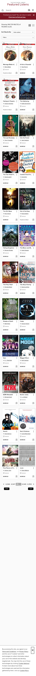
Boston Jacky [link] (24, 395)
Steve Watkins (25, 470)
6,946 (8, 484)
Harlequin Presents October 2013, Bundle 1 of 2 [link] (9, 101)
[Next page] (33, 484)
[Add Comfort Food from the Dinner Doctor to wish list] (33, 183)
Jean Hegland (25, 140)
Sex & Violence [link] (24, 431)
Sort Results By (6, 32)
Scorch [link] (5, 431)
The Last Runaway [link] (9, 138)
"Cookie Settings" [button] (23, 663)
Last (31, 488)
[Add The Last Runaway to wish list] (16, 146)
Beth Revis (7, 323)
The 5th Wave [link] (7, 211)
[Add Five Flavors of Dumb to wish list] (16, 476)
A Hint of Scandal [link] (25, 64)
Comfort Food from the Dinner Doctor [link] (26, 174)
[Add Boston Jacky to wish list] (33, 403)
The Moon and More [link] (26, 248)
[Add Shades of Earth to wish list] (16, 330)
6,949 (24, 484)
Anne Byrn (24, 177)
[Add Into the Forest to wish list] (33, 146)
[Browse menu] (33, 10)
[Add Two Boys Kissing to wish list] (33, 293)
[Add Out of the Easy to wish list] (33, 220)
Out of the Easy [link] (25, 211)
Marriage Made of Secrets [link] (9, 64)
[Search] (2, 10)
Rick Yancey (8, 213)
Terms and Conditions (9, 651)
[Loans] (29, 10)
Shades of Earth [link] (8, 321)
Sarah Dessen (25, 250)
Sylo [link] (4, 358)
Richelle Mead (8, 287)
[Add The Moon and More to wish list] (33, 256)
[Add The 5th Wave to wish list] (16, 220)
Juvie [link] (21, 468)
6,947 (13, 484)
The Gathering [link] (24, 101)
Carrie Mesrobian (26, 434)
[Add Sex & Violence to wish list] (33, 440)
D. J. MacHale (8, 360)
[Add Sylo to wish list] (16, 366)
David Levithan (25, 287)
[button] (30, 26)
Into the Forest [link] (24, 138)
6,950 (29, 484)
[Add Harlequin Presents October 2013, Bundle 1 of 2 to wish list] (16, 110)
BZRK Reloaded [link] (8, 395)
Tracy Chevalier (9, 140)
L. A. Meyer (24, 397)
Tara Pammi (25, 67)
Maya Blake (8, 67)
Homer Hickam (25, 323)
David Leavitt (8, 177)
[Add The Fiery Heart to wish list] (16, 293)
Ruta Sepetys (25, 213)
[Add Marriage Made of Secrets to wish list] (16, 73)
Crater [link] (22, 321)
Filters (4, 37)
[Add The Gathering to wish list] (33, 110)
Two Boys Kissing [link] (25, 285)
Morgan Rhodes (9, 250)
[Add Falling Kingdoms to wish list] (16, 256)
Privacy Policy (23, 651)
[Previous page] (4, 484)
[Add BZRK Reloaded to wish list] (16, 403)
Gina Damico (8, 434)
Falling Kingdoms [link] (8, 248)
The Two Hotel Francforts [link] (9, 174)
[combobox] (14, 10)
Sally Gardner (25, 360)
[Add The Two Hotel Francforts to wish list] (16, 183)
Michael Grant (8, 397)
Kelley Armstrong (26, 103)
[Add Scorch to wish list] (16, 440)
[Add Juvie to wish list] (33, 476)
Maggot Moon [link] (24, 358)
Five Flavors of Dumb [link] (9, 468)
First (6, 488)
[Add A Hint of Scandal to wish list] (33, 73)
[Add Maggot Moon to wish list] (33, 366)
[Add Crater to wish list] (33, 330)
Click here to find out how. (17, 17)
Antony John (8, 470)
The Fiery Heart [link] (8, 285)
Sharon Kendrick (9, 103)
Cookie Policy (24, 671)
